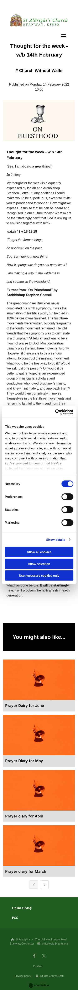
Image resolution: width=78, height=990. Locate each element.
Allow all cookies (39, 552)
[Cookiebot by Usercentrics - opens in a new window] (55, 412)
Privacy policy (23, 975)
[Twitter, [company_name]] (44, 956)
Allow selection (39, 563)
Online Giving (21, 908)
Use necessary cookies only (39, 575)
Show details (55, 539)
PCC (15, 917)
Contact (38, 966)
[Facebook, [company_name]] (34, 956)
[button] (39, 36)
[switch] (67, 496)
